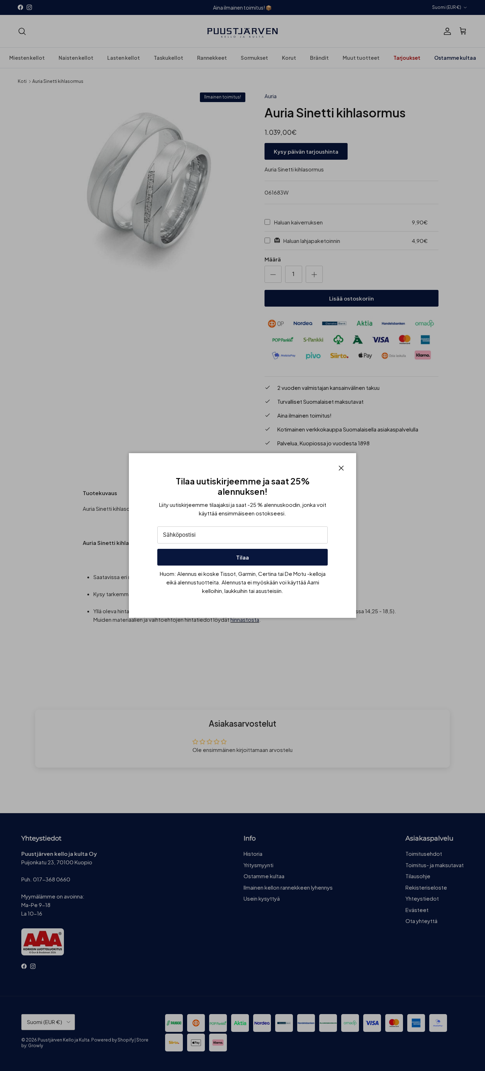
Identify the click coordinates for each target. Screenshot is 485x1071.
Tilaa (242, 557)
